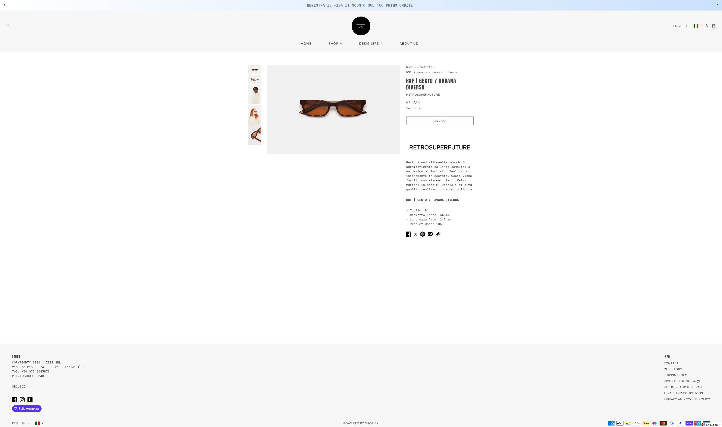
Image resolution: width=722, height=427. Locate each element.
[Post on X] (415, 234)
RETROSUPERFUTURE (423, 94)
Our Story (673, 369)
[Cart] (714, 26)
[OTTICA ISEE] (361, 26)
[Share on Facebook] (409, 234)
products (424, 67)
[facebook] (15, 399)
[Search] (8, 25)
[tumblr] (30, 399)
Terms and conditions (683, 393)
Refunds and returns (683, 387)
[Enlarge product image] (333, 109)
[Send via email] (430, 234)
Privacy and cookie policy (687, 399)
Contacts (672, 363)
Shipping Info (675, 375)
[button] (438, 234)
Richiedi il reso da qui (683, 381)
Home (410, 67)
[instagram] (22, 399)
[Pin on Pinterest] (423, 234)
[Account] (707, 26)
